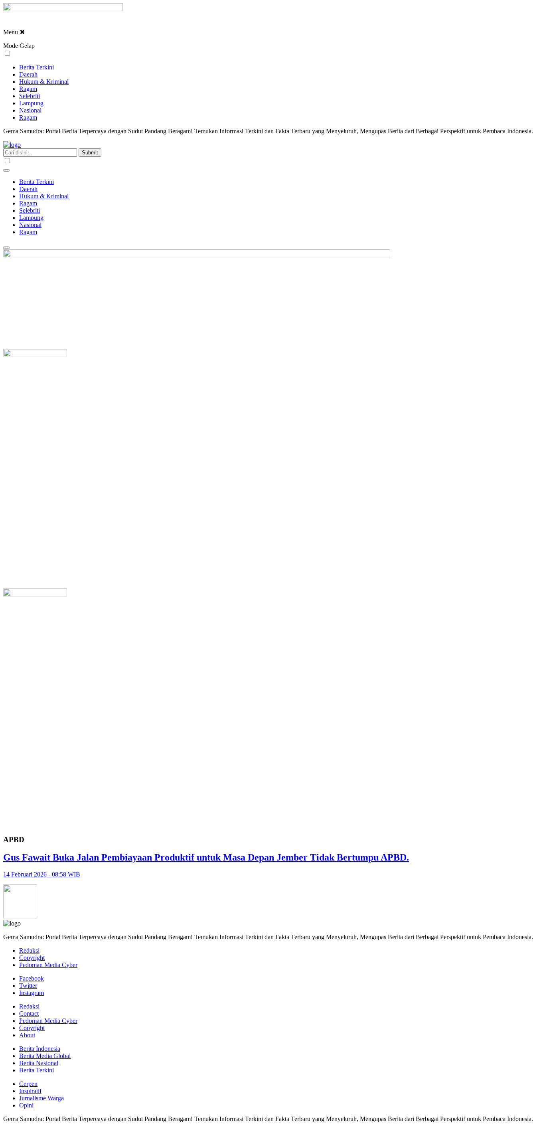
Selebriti (29, 96)
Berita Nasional (38, 1063)
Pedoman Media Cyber (48, 964)
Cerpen (28, 1083)
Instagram (31, 992)
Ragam (28, 88)
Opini (26, 1105)
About (27, 1035)
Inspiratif (30, 1091)
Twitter (28, 985)
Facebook (31, 978)
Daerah (28, 74)
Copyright (32, 957)
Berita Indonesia (39, 1048)
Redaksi (29, 950)
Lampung (31, 103)
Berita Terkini (36, 67)
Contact (29, 1013)
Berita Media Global (45, 1055)
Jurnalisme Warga (41, 1098)
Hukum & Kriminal (44, 81)
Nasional (30, 110)
